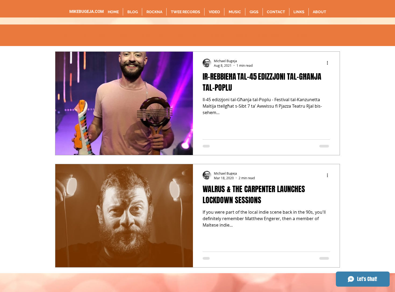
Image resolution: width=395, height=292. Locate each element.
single (104, 35)
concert (217, 35)
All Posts (62, 35)
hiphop (241, 35)
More (295, 35)
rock (179, 35)
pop (84, 35)
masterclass (269, 35)
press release (153, 35)
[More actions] (329, 63)
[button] (333, 36)
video (125, 35)
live (197, 35)
